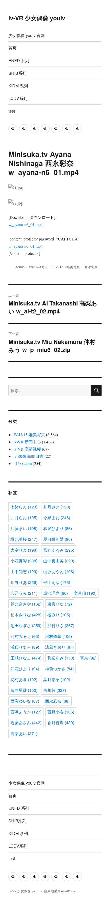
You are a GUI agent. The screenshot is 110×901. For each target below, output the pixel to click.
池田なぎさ (25, 625)
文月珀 (85, 593)
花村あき (23, 679)
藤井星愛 (23, 690)
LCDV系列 (17, 98)
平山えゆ (56, 582)
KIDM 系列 (18, 86)
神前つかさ (59, 669)
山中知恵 (23, 571)
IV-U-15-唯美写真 (67, 266)
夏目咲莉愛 (57, 539)
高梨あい (23, 733)
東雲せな (59, 604)
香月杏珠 (60, 723)
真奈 (88, 658)
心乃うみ (23, 593)
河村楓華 (58, 636)
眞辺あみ (60, 658)
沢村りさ (60, 625)
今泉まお (56, 518)
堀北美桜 (23, 539)
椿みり (58, 615)
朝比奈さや (25, 604)
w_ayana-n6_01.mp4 (25, 224)
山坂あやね (58, 571)
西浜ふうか (25, 712)
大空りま (23, 550)
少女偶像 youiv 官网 (26, 35)
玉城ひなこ (25, 658)
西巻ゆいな (24, 701)
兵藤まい (23, 528)
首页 (12, 48)
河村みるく (24, 636)
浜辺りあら (24, 647)
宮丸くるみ (58, 550)
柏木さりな (25, 615)
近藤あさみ (25, 723)
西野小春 (60, 712)
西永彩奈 (91, 266)
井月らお (23, 518)
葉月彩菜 (56, 679)
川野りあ (23, 582)
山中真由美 (58, 561)
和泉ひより (57, 528)
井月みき (56, 507)
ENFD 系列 (18, 60)
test (11, 111)
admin (20, 266)
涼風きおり (59, 647)
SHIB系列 (17, 73)
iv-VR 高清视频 (27, 449)
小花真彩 (23, 561)
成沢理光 (55, 593)
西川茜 (54, 690)
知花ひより (24, 669)
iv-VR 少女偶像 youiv (36, 18)
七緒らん (23, 507)
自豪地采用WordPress (59, 891)
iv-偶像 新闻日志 (28, 456)
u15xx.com (23, 463)
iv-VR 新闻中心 (27, 441)
